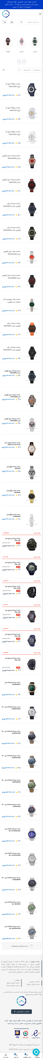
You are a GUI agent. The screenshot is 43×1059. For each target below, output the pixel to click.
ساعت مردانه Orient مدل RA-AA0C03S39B (12, 854)
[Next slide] (19, 61)
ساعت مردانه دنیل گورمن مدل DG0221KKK (11, 348)
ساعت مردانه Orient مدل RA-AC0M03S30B (10, 708)
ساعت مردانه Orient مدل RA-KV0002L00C (12, 830)
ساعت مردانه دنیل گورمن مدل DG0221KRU (12, 372)
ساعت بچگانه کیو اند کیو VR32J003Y (12, 133)
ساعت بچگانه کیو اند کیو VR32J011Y (12, 109)
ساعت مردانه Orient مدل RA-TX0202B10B (10, 879)
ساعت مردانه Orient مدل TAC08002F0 (12, 683)
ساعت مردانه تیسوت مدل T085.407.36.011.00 (12, 444)
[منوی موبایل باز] (40, 14)
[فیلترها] (4, 70)
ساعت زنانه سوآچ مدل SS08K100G (13, 515)
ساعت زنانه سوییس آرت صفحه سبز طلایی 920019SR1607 (11, 300)
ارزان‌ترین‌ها (37, 70)
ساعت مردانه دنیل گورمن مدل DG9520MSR (11, 157)
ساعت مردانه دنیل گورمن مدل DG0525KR (11, 181)
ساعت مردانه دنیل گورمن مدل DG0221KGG (11, 229)
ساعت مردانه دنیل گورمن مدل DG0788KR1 (11, 276)
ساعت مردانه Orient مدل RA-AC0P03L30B (10, 757)
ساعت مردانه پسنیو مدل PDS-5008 (12, 587)
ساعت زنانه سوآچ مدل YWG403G (13, 491)
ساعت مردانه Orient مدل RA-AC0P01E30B (10, 781)
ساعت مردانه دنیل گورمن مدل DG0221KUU (11, 205)
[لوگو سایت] (6, 14)
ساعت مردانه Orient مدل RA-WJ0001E (12, 903)
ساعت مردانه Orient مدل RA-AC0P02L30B (10, 732)
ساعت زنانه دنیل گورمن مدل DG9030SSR (11, 252)
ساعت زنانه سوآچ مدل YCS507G (13, 468)
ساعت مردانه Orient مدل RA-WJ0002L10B (12, 927)
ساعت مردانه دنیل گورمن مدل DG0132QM (12, 396)
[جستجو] (21, 22)
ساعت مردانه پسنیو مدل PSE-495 (12, 539)
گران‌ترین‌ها (27, 70)
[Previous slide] (23, 61)
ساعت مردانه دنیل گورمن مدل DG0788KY (12, 324)
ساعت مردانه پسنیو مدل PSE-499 (12, 611)
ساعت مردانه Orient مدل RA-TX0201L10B (10, 805)
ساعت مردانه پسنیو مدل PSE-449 (12, 563)
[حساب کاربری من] (11, 22)
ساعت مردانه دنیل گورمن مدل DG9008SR (12, 420)
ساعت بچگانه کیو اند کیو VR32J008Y (12, 85)
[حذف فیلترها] (19, 70)
